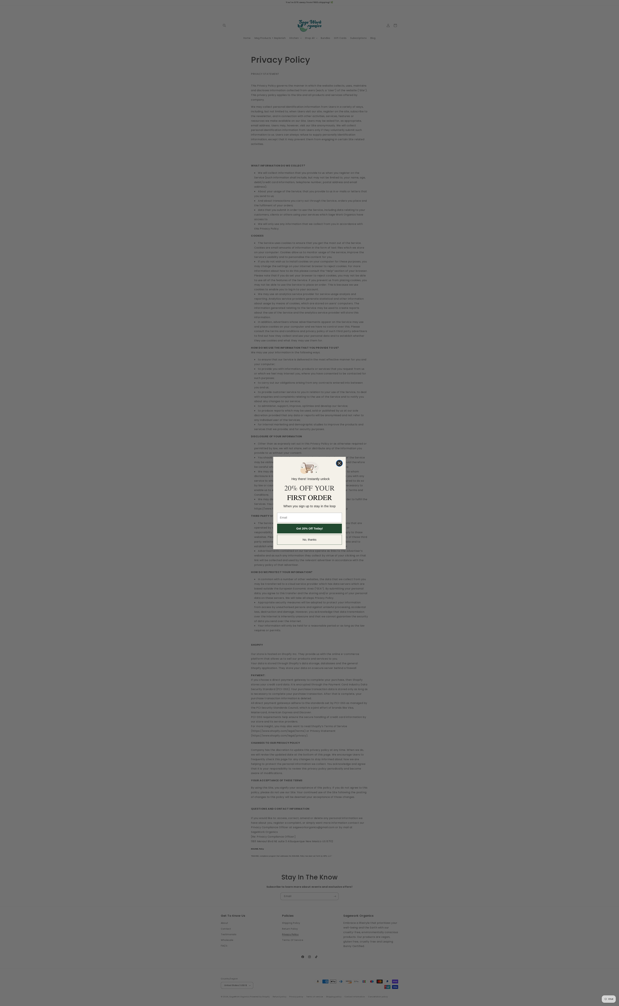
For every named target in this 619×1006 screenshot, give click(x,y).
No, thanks (309, 539)
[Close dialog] (339, 463)
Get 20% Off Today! (309, 528)
